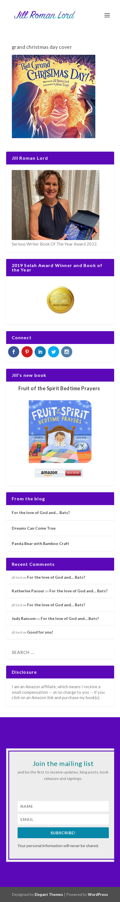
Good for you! (40, 632)
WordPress (98, 894)
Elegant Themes (49, 894)
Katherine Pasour (28, 590)
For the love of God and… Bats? (41, 512)
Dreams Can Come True (34, 528)
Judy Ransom (24, 618)
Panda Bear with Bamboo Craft (40, 543)
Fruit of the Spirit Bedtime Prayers (59, 388)
